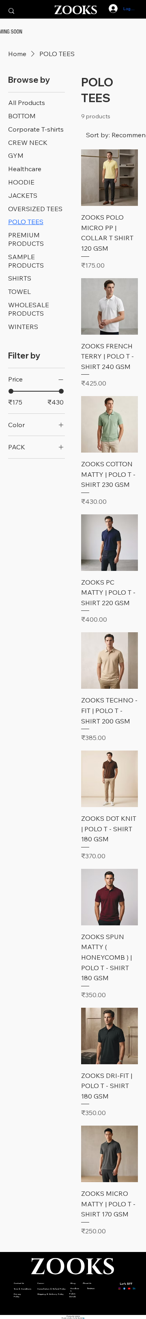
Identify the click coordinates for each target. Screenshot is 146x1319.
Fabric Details (72, 1295)
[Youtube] (129, 1287)
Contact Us (19, 1283)
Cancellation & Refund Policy (51, 1289)
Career (40, 1283)
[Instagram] (119, 1287)
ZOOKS (75, 11)
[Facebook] (124, 1287)
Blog (73, 1283)
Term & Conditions (22, 1289)
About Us (87, 1283)
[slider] (11, 391)
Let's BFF (126, 1284)
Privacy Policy (17, 1295)
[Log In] (109, 8)
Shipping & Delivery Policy (50, 1294)
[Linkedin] (134, 1287)
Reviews (90, 1288)
